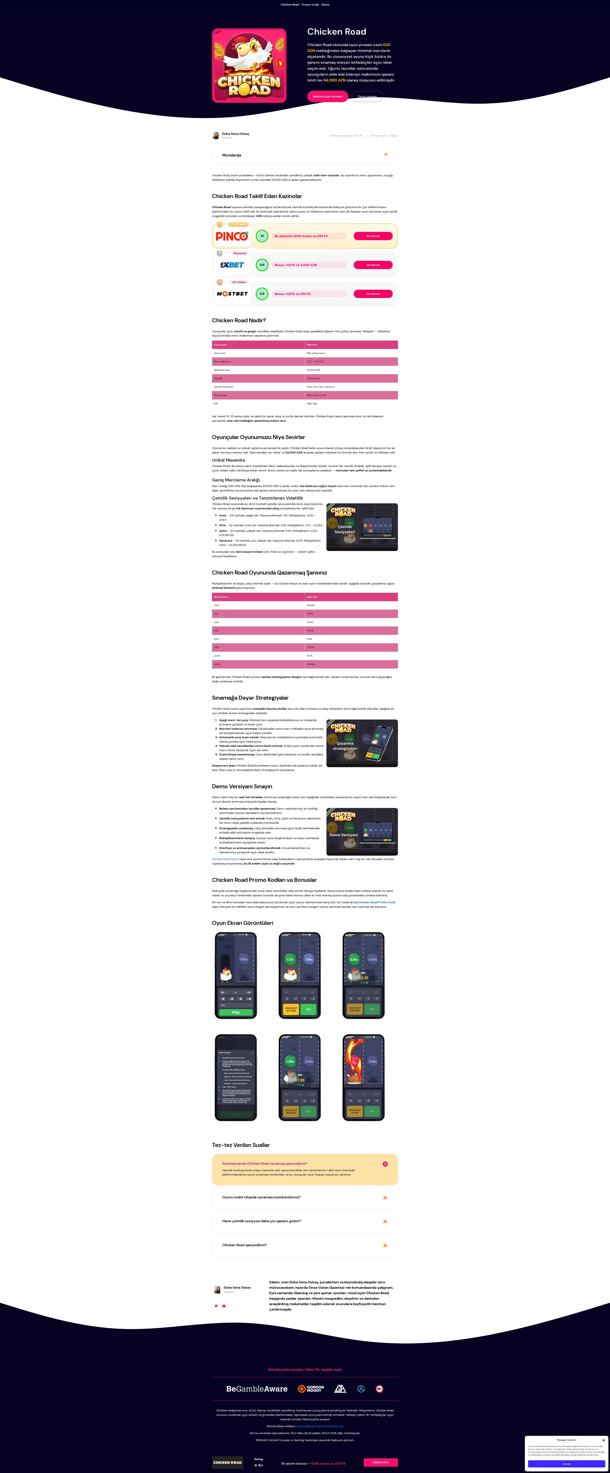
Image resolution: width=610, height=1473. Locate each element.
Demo (325, 5)
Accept (566, 1464)
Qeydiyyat (373, 236)
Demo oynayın (367, 96)
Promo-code (310, 5)
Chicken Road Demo (225, 859)
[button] (603, 1440)
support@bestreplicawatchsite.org (319, 1426)
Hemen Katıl (381, 1462)
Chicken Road (290, 5)
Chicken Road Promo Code (377, 902)
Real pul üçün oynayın (327, 96)
